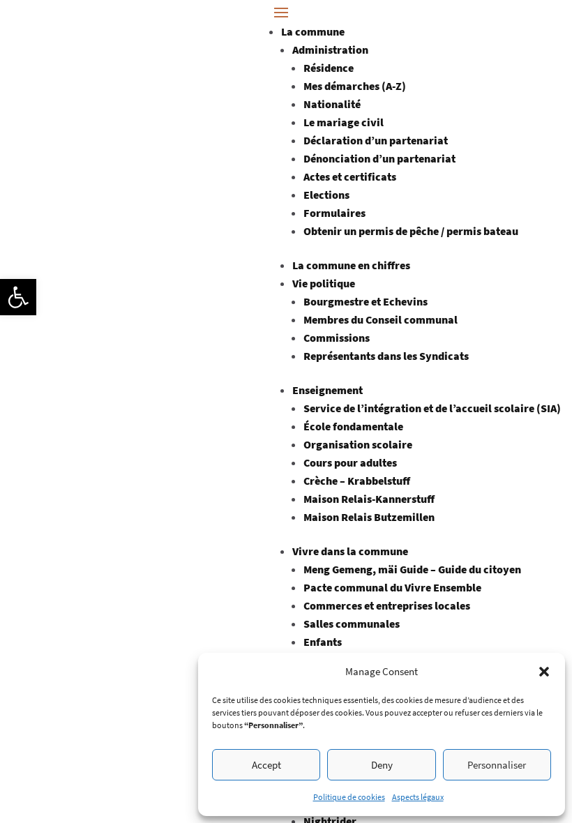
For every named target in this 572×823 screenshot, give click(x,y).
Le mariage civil (343, 122)
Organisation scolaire (357, 444)
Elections (326, 195)
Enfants (322, 642)
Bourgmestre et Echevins (365, 301)
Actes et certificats (349, 176)
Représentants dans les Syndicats (386, 356)
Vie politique (323, 283)
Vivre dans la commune (350, 551)
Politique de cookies (349, 797)
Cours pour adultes (350, 462)
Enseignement (327, 390)
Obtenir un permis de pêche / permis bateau (410, 231)
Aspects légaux (418, 797)
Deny (382, 764)
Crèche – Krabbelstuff (356, 481)
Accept (266, 764)
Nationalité (332, 104)
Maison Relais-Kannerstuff (369, 499)
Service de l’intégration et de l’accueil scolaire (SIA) (432, 408)
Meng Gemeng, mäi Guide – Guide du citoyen (412, 569)
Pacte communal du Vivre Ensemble (392, 587)
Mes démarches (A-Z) (354, 86)
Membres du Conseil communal (380, 319)
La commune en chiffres (351, 265)
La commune (313, 31)
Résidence (328, 68)
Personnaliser (496, 764)
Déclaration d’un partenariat (375, 140)
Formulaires (334, 213)
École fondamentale (353, 426)
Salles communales (351, 624)
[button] (18, 297)
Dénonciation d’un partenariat (379, 158)
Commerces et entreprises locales (386, 605)
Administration (330, 49)
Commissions (336, 338)
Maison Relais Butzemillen (369, 517)
